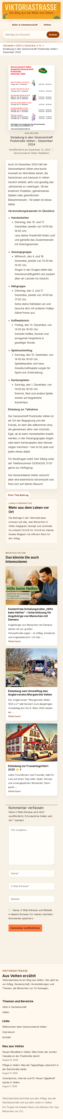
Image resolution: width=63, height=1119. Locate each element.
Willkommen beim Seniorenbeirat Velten (24, 1026)
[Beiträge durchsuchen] (25, 34)
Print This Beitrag (18, 495)
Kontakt (6, 1037)
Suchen (53, 34)
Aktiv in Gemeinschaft (25, 24)
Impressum (8, 1032)
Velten (47, 24)
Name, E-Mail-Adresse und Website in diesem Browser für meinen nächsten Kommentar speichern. (30, 914)
